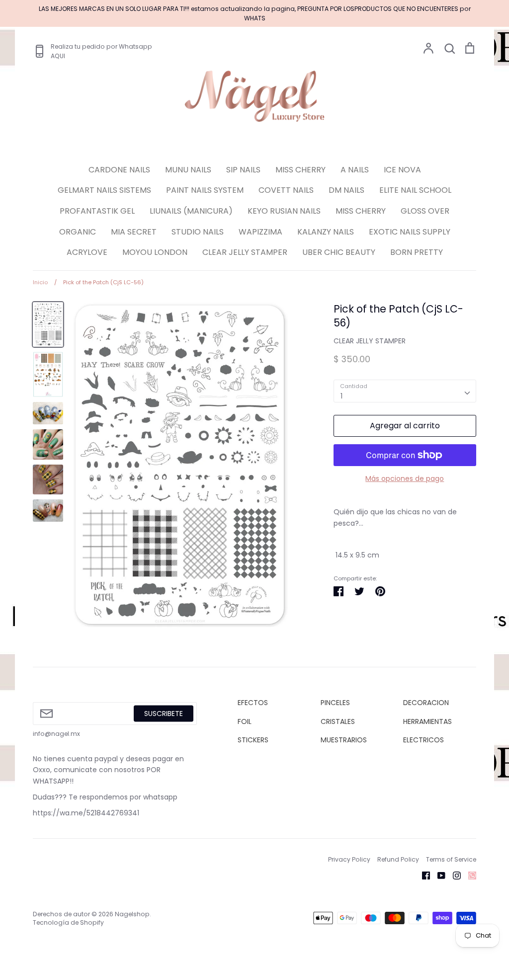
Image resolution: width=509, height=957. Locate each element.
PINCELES (335, 703)
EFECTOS (253, 703)
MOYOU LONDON (154, 252)
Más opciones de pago (404, 478)
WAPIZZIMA (260, 232)
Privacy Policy (349, 859)
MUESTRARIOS (344, 740)
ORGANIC (77, 232)
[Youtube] (437, 875)
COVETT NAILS (286, 190)
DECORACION (426, 703)
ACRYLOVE (87, 252)
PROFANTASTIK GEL (97, 211)
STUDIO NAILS (197, 232)
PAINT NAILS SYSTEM (205, 190)
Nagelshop (132, 914)
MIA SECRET (134, 232)
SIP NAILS (243, 169)
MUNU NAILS (188, 169)
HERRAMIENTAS (427, 721)
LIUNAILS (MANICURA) (191, 211)
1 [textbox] (341, 396)
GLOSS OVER (425, 211)
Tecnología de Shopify (68, 922)
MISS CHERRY (300, 169)
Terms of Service (451, 859)
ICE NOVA (402, 169)
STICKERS (253, 740)
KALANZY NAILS (325, 232)
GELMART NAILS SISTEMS (104, 190)
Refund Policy (398, 859)
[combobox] (405, 391)
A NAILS (354, 169)
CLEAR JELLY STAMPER (244, 252)
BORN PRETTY (416, 252)
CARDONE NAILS (119, 169)
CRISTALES (338, 721)
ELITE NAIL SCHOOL (415, 190)
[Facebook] (422, 875)
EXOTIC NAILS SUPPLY (409, 232)
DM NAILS (346, 190)
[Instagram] (453, 875)
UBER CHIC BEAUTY (338, 252)
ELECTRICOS (423, 740)
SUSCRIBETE (163, 713)
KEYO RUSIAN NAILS (284, 211)
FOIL (245, 721)
